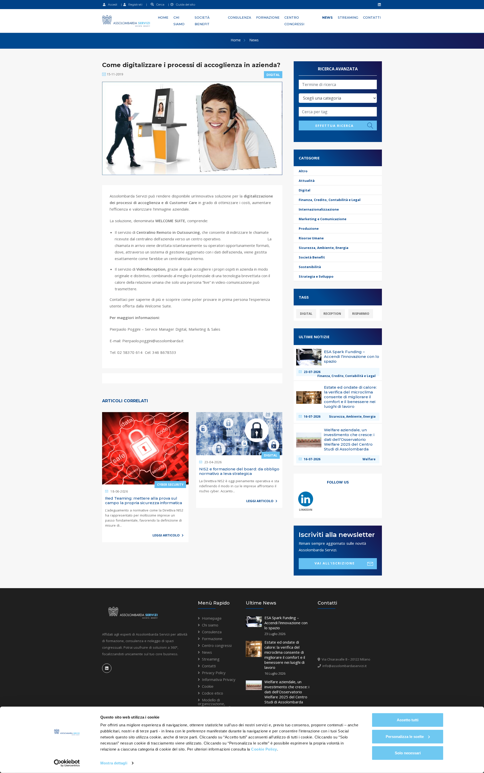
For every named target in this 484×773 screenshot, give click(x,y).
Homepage (212, 618)
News (327, 17)
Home (163, 17)
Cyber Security (170, 484)
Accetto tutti (407, 720)
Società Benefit (202, 21)
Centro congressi (294, 21)
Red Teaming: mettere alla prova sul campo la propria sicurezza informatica (143, 500)
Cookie (208, 686)
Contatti (372, 17)
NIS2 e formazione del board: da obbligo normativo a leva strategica (239, 471)
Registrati (134, 4)
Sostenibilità (310, 267)
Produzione (309, 228)
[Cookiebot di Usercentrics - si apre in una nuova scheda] (67, 763)
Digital (273, 74)
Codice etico (212, 693)
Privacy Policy (214, 672)
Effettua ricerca (334, 125)
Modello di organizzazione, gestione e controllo (215, 703)
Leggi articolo (166, 535)
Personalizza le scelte (405, 736)
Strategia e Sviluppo (316, 276)
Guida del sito (184, 4)
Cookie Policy (264, 749)
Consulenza (239, 17)
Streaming (348, 17)
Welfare (369, 459)
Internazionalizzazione (319, 209)
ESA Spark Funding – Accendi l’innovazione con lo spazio (286, 622)
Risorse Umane (311, 238)
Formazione (268, 17)
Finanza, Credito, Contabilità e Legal (329, 199)
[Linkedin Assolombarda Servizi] (378, 5)
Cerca (159, 4)
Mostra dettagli (113, 763)
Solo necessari (408, 753)
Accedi (111, 4)
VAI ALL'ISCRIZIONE (335, 563)
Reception (332, 313)
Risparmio (360, 313)
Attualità (307, 180)
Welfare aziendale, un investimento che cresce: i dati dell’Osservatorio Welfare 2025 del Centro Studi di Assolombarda (286, 691)
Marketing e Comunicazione (322, 219)
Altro (303, 171)
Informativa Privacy (218, 679)
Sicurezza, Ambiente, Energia (323, 247)
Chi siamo (179, 21)
